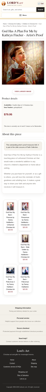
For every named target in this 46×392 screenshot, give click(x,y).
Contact (12, 363)
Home (5, 24)
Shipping (34, 363)
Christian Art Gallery (14, 24)
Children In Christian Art (29, 24)
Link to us (23, 379)
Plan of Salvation (23, 375)
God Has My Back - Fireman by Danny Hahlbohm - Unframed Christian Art (10, 219)
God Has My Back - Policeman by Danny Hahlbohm (25, 282)
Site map (34, 366)
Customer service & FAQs (12, 366)
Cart (40, 4)
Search (40, 10)
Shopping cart (23, 372)
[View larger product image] (23, 91)
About (34, 360)
